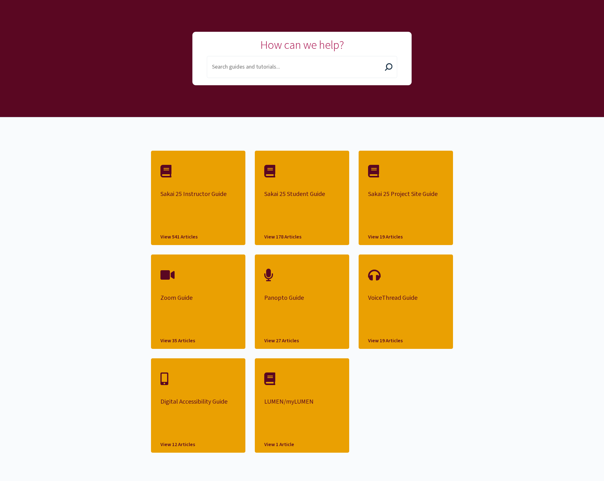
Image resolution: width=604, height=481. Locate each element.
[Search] (389, 67)
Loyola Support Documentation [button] (108, 7)
